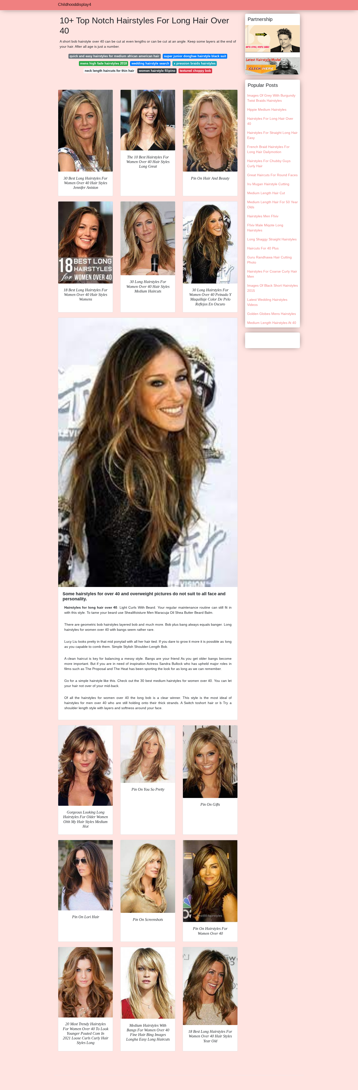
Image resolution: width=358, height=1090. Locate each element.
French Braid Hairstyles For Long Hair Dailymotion (268, 149)
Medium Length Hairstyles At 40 (271, 323)
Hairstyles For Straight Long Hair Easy (272, 135)
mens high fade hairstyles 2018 (103, 63)
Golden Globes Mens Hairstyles (271, 314)
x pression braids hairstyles (195, 63)
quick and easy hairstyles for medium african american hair (114, 56)
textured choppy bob (195, 71)
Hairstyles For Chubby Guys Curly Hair (269, 163)
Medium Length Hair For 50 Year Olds (272, 204)
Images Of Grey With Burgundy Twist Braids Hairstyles (271, 97)
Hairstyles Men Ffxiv (262, 216)
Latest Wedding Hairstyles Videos (267, 302)
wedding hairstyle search (150, 63)
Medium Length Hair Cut (266, 193)
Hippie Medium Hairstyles (266, 109)
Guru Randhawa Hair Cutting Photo (269, 259)
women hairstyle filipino (157, 71)
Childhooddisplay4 (74, 4)
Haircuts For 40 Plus (263, 248)
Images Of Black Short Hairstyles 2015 (272, 288)
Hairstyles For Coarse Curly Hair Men (272, 273)
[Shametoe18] (272, 66)
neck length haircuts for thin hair (109, 71)
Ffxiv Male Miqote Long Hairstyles (265, 227)
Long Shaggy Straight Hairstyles (272, 239)
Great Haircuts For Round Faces (272, 175)
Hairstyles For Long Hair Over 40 (270, 121)
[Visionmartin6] (272, 38)
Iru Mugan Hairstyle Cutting (268, 184)
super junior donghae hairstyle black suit (195, 56)
